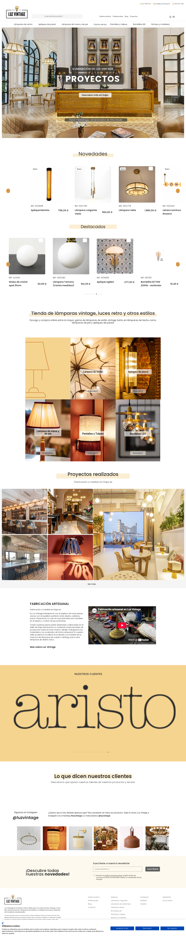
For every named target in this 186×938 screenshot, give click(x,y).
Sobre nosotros (105, 16)
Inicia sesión (167, 900)
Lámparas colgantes (119, 900)
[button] (76, 24)
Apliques (114, 897)
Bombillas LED (116, 911)
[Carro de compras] (162, 17)
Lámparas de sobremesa (121, 904)
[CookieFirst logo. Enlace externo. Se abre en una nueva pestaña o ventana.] (3, 923)
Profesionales (118, 16)
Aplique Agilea (61, 281)
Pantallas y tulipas (118, 914)
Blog (126, 16)
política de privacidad (113, 875)
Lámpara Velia (83, 210)
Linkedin (143, 904)
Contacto (92, 907)
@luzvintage (26, 817)
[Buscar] (80, 16)
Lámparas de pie (117, 907)
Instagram (144, 897)
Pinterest (143, 900)
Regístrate (167, 897)
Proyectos (134, 16)
